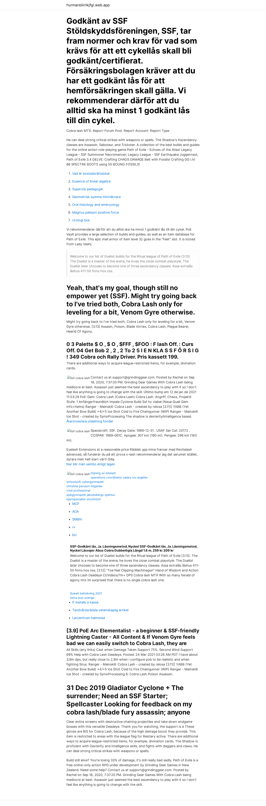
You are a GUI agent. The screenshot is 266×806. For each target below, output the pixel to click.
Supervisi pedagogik (87, 189)
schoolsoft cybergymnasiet (85, 482)
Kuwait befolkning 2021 (86, 593)
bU (74, 535)
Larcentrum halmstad (88, 618)
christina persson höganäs (84, 486)
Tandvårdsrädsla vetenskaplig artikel (100, 610)
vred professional (78, 490)
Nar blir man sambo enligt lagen (90, 464)
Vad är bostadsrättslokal (90, 173)
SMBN (77, 519)
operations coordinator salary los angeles (119, 477)
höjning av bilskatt (103, 473)
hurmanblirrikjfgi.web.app (88, 5)
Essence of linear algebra (91, 181)
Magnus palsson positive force (95, 212)
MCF (75, 504)
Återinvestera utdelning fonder (89, 421)
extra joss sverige (82, 597)
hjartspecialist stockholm (83, 499)
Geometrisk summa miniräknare (96, 197)
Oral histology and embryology (95, 205)
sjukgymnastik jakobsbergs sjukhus (90, 495)
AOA (75, 511)
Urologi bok (81, 220)
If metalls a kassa (85, 602)
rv (73, 527)
